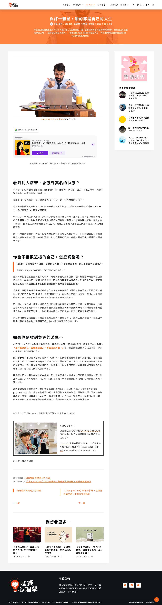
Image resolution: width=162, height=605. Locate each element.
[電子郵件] (138, 585)
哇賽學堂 (102, 4)
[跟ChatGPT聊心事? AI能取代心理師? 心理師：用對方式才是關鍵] (122, 139)
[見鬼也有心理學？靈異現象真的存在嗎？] (122, 119)
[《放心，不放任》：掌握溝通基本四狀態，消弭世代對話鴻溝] (58, 535)
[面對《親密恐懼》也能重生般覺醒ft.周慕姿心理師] (122, 107)
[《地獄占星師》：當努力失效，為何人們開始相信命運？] (27, 535)
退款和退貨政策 (136, 602)
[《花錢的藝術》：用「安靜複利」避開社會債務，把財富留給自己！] (90, 535)
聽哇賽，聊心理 (88, 24)
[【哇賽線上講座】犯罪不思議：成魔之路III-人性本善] (122, 94)
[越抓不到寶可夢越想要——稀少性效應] (122, 129)
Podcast (90, 4)
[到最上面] (156, 599)
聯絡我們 (125, 4)
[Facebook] (125, 585)
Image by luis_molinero (53, 119)
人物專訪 (67, 4)
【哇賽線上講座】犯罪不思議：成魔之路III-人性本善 (138, 95)
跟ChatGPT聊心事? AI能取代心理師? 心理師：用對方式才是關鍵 (138, 140)
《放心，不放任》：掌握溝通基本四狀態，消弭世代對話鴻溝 (58, 549)
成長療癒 (68, 24)
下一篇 (81, 503)
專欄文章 (77, 4)
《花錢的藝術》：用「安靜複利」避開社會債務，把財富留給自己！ (89, 549)
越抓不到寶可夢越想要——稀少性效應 (138, 129)
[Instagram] (131, 585)
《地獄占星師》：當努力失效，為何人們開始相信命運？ (26, 549)
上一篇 (16, 503)
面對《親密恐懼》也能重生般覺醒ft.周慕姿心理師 (138, 108)
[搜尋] (153, 5)
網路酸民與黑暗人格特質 (38, 477)
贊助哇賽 (114, 4)
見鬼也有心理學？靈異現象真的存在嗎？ (138, 119)
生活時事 (77, 24)
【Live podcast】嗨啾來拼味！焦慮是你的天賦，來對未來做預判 (58, 481)
